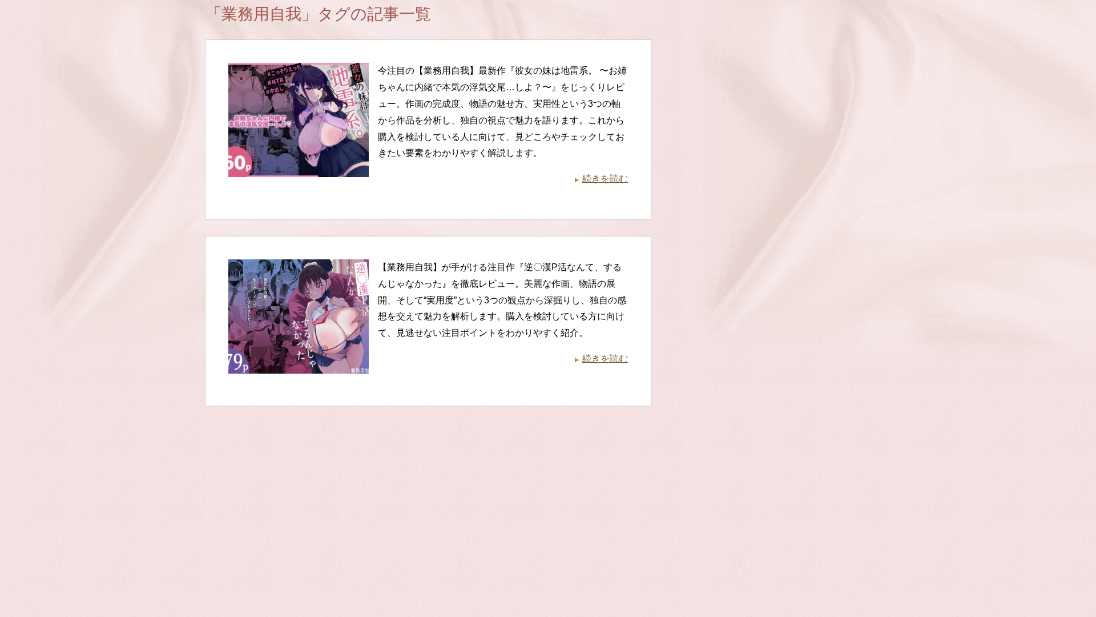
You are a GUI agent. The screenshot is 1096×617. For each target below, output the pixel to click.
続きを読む (605, 178)
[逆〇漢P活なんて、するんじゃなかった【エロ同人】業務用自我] (298, 365)
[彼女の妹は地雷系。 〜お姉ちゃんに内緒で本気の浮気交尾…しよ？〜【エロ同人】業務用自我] (298, 169)
